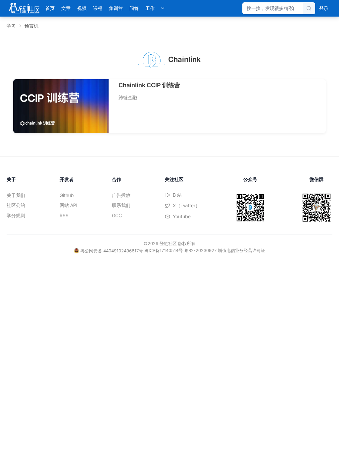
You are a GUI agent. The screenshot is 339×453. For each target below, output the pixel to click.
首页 (50, 8)
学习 (11, 26)
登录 (323, 8)
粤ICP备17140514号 (163, 250)
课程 (97, 8)
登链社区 (169, 243)
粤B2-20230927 (200, 250)
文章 (66, 8)
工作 (150, 8)
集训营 (116, 8)
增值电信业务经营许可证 (241, 250)
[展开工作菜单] (162, 8)
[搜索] (309, 8)
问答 (134, 8)
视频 (81, 8)
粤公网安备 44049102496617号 (111, 250)
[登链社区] (24, 8)
